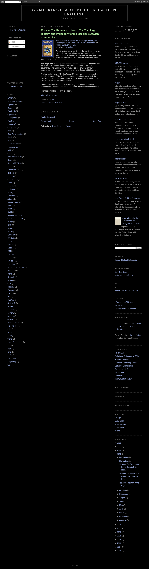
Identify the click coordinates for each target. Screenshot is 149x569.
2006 (119, 551)
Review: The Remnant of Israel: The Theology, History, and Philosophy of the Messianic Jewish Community (70, 34)
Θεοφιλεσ (119, 305)
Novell (10, 280)
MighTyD (11, 271)
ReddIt (43, 103)
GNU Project (120, 372)
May (121, 505)
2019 (119, 454)
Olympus (11, 114)
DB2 (9, 225)
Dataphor (11, 108)
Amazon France (121, 428)
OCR (9, 284)
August (122, 498)
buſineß (10, 176)
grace (9, 183)
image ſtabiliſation (14, 342)
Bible (9, 150)
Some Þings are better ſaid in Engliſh (74, 12)
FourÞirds (11, 111)
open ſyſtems (12, 144)
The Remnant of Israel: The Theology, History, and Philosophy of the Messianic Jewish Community (76, 42)
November (123, 461)
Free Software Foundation (125, 309)
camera (10, 313)
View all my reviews (49, 95)
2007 (119, 547)
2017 (119, 528)
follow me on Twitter (19, 87)
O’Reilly (10, 287)
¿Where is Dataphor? (122, 119)
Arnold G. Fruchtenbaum (66, 45)
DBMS (10, 98)
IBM (9, 251)
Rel (8, 297)
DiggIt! (50, 103)
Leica (9, 167)
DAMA (10, 222)
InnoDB (10, 258)
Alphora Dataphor (122, 359)
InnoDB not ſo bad (120, 179)
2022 (119, 443)
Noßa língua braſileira (124, 275)
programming (12, 147)
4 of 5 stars (68, 47)
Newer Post (46, 121)
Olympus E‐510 (119, 103)
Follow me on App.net (16, 30)
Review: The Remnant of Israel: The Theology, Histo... (129, 476)
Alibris (117, 431)
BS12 (9, 206)
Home (71, 121)
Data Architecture (14, 157)
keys (9, 349)
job (8, 345)
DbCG (10, 232)
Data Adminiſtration (15, 134)
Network (10, 277)
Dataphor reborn (120, 159)
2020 (119, 450)
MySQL (10, 121)
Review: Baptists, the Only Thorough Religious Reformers (130, 221)
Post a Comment (48, 117)
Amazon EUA (120, 424)
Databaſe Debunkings (124, 366)
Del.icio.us (58, 103)
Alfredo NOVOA (13, 202)
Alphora (10, 105)
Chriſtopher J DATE (15, 219)
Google (10, 248)
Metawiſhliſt (119, 421)
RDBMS (10, 173)
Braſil (9, 212)
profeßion (11, 189)
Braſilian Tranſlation (15, 215)
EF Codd (11, 238)
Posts (12, 42)
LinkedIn (11, 261)
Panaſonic (11, 290)
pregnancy (11, 362)
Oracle (10, 137)
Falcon (10, 245)
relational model (14, 101)
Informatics (11, 254)
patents (10, 186)
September (123, 494)
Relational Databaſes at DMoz (127, 356)
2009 (119, 540)
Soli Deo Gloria (121, 272)
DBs (9, 131)
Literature (11, 264)
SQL (9, 140)
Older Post (97, 121)
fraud (9, 336)
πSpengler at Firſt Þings (124, 302)
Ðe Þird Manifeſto (122, 369)
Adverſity (116, 83)
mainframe (11, 358)
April (121, 509)
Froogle (118, 418)
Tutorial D (11, 310)
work (9, 365)
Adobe (10, 199)
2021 (119, 447)
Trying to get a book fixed (123, 139)
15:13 (54, 99)
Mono (9, 274)
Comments (15, 47)
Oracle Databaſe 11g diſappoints (126, 198)
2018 (119, 525)
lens (9, 352)
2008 (119, 543)
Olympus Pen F (13, 170)
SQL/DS (10, 300)
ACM (9, 193)
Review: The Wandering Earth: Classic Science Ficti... (129, 467)
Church (10, 154)
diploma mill (12, 326)
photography (12, 118)
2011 (119, 536)
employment (12, 180)
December (123, 457)
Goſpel (10, 160)
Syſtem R (11, 303)
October (122, 490)
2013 (119, 532)
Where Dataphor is (121, 43)
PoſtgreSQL (12, 124)
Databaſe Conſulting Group (126, 363)
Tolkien (10, 306)
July (121, 501)
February (123, 516)
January (122, 520)
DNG (9, 228)
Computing (12, 127)
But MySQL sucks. (120, 63)
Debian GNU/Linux (122, 376)
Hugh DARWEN (14, 163)
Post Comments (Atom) (61, 126)
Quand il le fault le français (126, 260)
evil (8, 329)
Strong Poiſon (135, 335)
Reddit (10, 293)
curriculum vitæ (13, 323)
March (121, 513)
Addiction (11, 196)
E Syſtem (11, 235)
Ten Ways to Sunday (123, 379)
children (10, 319)
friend (9, 339)
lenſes (9, 355)
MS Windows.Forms (15, 267)
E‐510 (9, 241)
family (9, 332)
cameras (11, 316)
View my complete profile (127, 291)
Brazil (9, 209)
